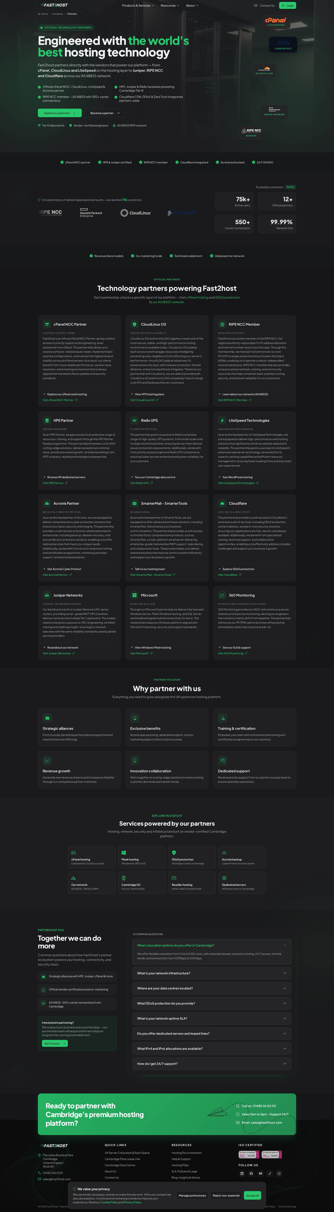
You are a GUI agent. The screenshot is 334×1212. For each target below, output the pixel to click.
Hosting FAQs (180, 1165)
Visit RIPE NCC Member (233, 400)
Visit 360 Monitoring (230, 653)
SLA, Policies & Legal (184, 1171)
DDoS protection (227, 297)
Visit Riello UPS (139, 483)
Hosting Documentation (187, 1152)
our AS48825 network (168, 302)
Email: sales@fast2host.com (262, 1122)
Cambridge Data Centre (120, 1165)
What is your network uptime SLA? (162, 1018)
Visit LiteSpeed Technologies (236, 483)
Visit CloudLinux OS (142, 400)
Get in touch (52, 1043)
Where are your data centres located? (165, 988)
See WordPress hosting (237, 477)
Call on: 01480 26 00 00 (259, 1106)
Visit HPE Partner (53, 483)
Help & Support (181, 1159)
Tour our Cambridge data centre (155, 477)
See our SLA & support (237, 647)
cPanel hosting (198, 297)
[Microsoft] (164, 213)
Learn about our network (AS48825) (245, 394)
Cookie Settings (287, 1206)
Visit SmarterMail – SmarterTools (150, 574)
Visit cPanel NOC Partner (58, 400)
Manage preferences (192, 1195)
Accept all (252, 1195)
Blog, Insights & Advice (186, 1177)
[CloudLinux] (74, 213)
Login (290, 5)
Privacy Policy (132, 1202)
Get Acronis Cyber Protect (64, 569)
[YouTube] (260, 1173)
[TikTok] (269, 1173)
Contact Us (267, 5)
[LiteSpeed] (119, 213)
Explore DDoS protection (238, 569)
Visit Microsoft (139, 653)
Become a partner (102, 113)
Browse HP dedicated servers (66, 477)
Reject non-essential (226, 1195)
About (190, 5)
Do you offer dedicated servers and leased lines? (173, 1033)
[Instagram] (279, 1173)
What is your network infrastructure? (163, 973)
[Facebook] (251, 1173)
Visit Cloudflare (228, 574)
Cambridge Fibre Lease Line (122, 1159)
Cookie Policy (267, 1206)
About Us (110, 1171)
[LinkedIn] (242, 1173)
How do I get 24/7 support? (157, 1064)
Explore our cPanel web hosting (67, 394)
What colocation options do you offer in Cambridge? (175, 945)
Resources (168, 5)
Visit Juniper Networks (57, 653)
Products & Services (136, 5)
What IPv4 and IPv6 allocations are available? (170, 1048)
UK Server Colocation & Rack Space (127, 1152)
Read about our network (62, 647)
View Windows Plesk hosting (153, 647)
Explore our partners (57, 113)
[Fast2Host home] (53, 5)
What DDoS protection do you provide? (166, 1003)
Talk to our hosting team (150, 569)
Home (44, 13)
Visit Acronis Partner (55, 574)
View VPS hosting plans (149, 394)
